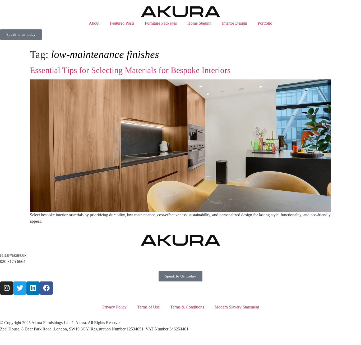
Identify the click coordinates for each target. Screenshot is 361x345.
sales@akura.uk (13, 255)
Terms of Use (148, 307)
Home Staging (199, 23)
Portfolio (265, 23)
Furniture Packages (161, 23)
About (94, 23)
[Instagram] (6, 288)
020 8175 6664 (12, 261)
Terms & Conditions (187, 307)
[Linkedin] (33, 288)
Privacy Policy (114, 307)
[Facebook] (46, 288)
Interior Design (234, 23)
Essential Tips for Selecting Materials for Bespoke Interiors (130, 70)
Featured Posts (122, 23)
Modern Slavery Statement (237, 307)
